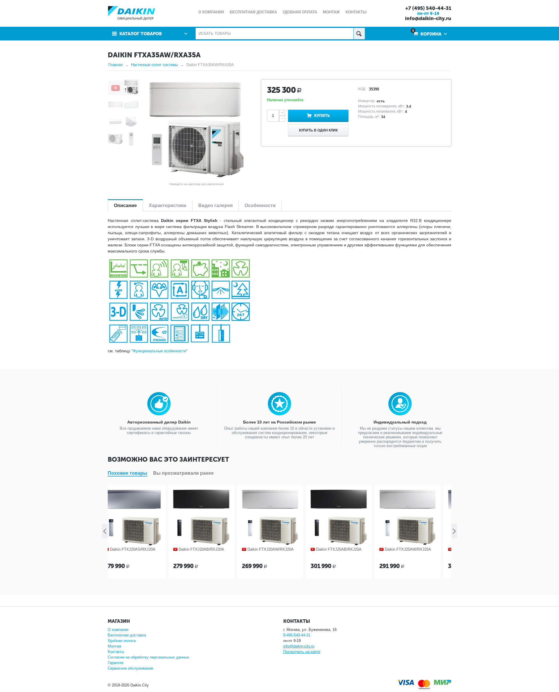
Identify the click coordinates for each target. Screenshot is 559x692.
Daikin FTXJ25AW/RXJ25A (349, 549)
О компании (118, 629)
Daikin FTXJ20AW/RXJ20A (211, 549)
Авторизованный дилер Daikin (159, 422)
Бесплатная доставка (127, 635)
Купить (322, 115)
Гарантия (115, 663)
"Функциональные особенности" (159, 351)
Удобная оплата (122, 640)
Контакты (116, 652)
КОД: (362, 89)
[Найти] (359, 33)
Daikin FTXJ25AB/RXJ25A (279, 549)
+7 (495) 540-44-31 (428, 8)
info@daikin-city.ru (428, 18)
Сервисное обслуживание (130, 668)
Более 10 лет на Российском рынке (279, 422)
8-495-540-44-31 (296, 635)
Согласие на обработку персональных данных (148, 657)
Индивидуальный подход (400, 422)
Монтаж (114, 646)
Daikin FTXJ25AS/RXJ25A (417, 549)
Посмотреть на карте (301, 652)
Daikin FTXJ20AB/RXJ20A (142, 549)
